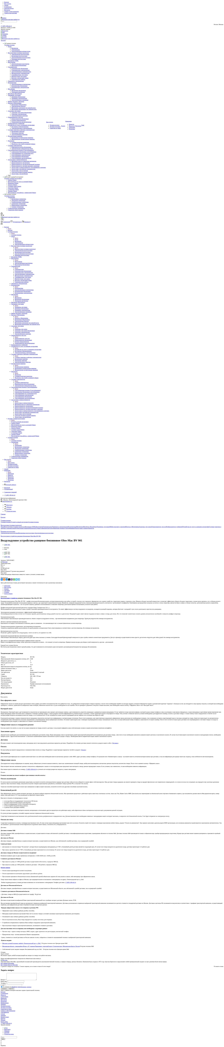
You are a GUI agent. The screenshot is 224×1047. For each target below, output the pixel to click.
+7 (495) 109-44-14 (6, 26)
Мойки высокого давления (118, 527)
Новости (3, 995)
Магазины (4, 999)
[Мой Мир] (7, 579)
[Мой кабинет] (2, 213)
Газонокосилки (19, 269)
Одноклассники (11, 511)
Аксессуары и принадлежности (24, 403)
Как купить (11, 462)
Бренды (3, 1018)
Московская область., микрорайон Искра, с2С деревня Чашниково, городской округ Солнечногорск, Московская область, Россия (41, 946)
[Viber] (11, 579)
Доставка (115, 743)
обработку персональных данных (21, 987)
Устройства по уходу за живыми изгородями (28, 349)
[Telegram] (19, 579)
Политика (4, 1001)
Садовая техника (16, 235)
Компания (11, 473)
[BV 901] (7, 544)
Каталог (10, 230)
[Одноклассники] (4, 579)
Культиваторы (19, 288)
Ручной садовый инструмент (20, 422)
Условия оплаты (5, 1006)
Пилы (16, 239)
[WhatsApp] (14, 579)
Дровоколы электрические (60, 527)
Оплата (83, 750)
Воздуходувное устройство (9, 598)
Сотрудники (4, 996)
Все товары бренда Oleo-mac (9, 965)
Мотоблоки (18, 297)
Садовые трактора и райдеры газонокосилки (28, 357)
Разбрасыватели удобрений (174, 527)
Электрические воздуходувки (9, 533)
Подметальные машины (22, 367)
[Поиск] (2, 219)
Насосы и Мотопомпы (21, 318)
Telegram (8, 507)
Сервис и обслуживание (8, 1010)
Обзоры (3, 1020)
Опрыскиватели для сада (22, 338)
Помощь (3, 1004)
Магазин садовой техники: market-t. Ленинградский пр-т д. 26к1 (21, 943)
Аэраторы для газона (21, 329)
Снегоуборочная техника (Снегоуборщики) (28, 390)
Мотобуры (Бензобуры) (90, 527)
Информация (4, 1003)
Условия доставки (6, 1007)
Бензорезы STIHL (30, 527)
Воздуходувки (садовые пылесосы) (25, 249)
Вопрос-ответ (5, 1017)
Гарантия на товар (6, 1009)
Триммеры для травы (21, 307)
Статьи (3, 1014)
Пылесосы (18, 374)
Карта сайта (4, 1021)
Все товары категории (7, 963)
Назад (9, 228)
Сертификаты (5, 1012)
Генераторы (18, 445)
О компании (4, 993)
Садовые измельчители (22, 382)
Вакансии (4, 998)
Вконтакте (9, 505)
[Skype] (16, 579)
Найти (3, 1039)
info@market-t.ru (7, 501)
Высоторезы (18, 261)
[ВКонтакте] (2, 579)
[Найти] (1, 23)
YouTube (8, 509)
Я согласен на (17, 987)
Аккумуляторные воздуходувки (44, 533)
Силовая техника (16, 440)
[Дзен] (6, 1028)
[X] (9, 579)
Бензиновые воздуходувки (26, 533)
